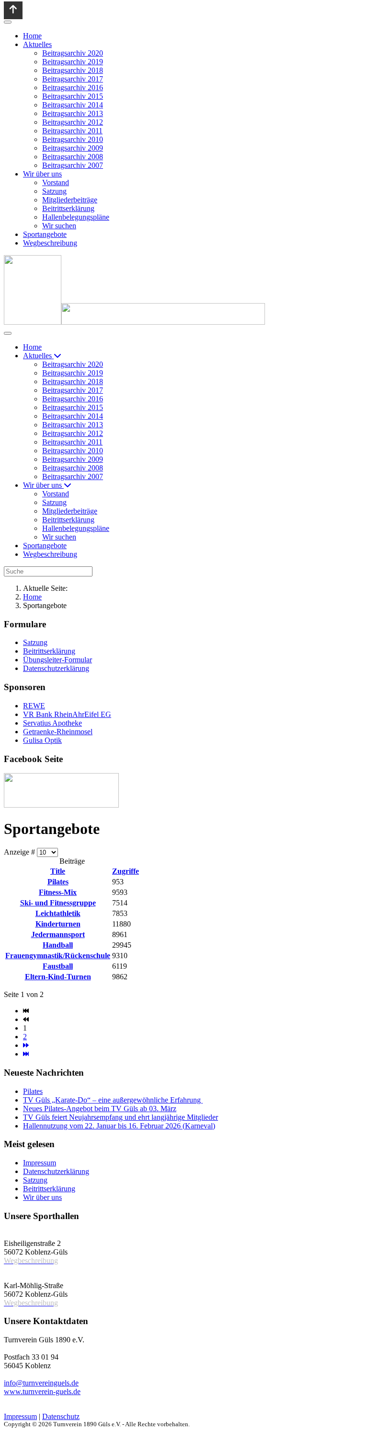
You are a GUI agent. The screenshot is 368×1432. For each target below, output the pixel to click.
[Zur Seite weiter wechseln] (26, 1045)
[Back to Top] (13, 10)
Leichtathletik (57, 913)
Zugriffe (125, 871)
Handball (58, 945)
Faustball (58, 966)
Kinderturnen (57, 924)
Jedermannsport (58, 934)
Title (57, 871)
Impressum (20, 1416)
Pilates (58, 882)
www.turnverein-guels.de (42, 1391)
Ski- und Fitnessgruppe (58, 903)
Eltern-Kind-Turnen (58, 977)
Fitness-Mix (58, 892)
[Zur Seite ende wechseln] (26, 1054)
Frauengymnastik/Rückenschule (57, 955)
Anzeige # (20, 852)
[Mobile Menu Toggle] (8, 22)
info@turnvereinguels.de (41, 1383)
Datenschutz (61, 1416)
